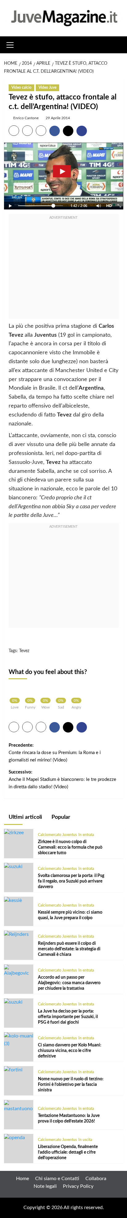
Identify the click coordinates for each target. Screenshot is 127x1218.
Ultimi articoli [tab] (24, 817)
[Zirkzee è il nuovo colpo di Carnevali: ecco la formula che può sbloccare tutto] (14, 832)
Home (22, 1178)
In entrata (86, 835)
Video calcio (21, 87)
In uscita (85, 1140)
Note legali (45, 1186)
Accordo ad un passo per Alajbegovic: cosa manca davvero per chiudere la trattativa (69, 983)
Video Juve (47, 87)
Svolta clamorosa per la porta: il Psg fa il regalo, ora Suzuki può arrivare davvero (71, 881)
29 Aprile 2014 (58, 118)
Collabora (95, 1178)
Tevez (24, 651)
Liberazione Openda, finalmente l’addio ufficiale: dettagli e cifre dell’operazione (68, 1152)
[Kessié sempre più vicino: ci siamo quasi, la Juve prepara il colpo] (13, 900)
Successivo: (62, 779)
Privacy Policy (78, 1186)
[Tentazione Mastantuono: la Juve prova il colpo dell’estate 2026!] (18, 1106)
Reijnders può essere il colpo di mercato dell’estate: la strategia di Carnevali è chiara (69, 949)
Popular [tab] (60, 817)
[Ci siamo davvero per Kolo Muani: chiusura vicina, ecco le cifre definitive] (18, 1039)
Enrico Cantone (26, 118)
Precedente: (55, 752)
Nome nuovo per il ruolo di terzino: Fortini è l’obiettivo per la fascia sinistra (71, 1084)
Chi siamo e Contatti (57, 1178)
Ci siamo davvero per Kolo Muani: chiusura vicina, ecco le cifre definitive (69, 1050)
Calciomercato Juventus (57, 835)
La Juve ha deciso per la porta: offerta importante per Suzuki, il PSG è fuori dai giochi (68, 1017)
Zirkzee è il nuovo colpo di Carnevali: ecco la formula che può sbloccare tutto (70, 847)
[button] (10, 44)
